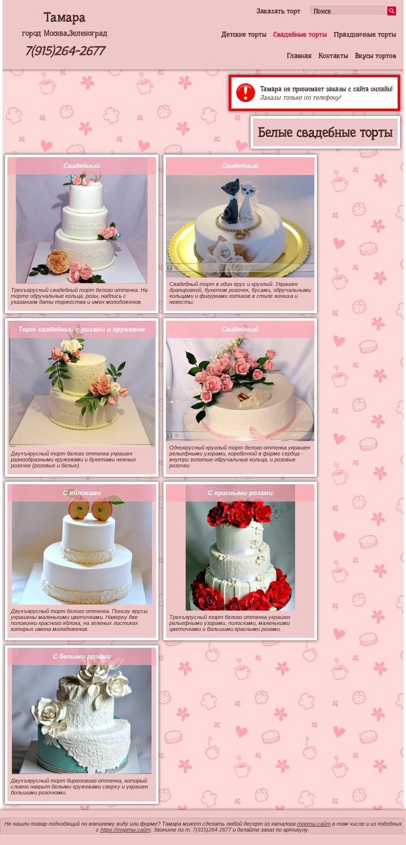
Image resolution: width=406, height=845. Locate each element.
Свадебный (81, 165)
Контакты (333, 55)
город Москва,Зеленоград (64, 33)
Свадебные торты (300, 34)
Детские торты (243, 34)
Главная (299, 55)
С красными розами (240, 493)
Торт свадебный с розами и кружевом (81, 329)
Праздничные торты (365, 34)
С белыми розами (82, 656)
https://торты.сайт (126, 830)
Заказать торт (278, 11)
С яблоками (82, 493)
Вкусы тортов (375, 55)
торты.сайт (314, 824)
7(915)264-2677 (64, 51)
